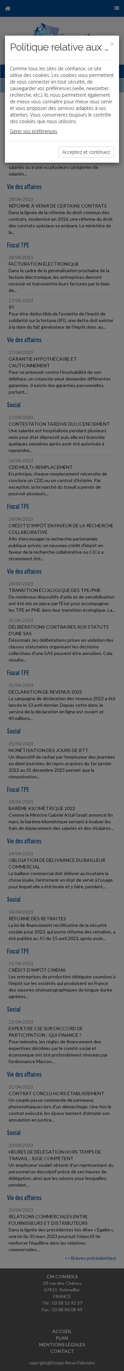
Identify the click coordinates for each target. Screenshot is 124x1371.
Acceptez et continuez (86, 152)
